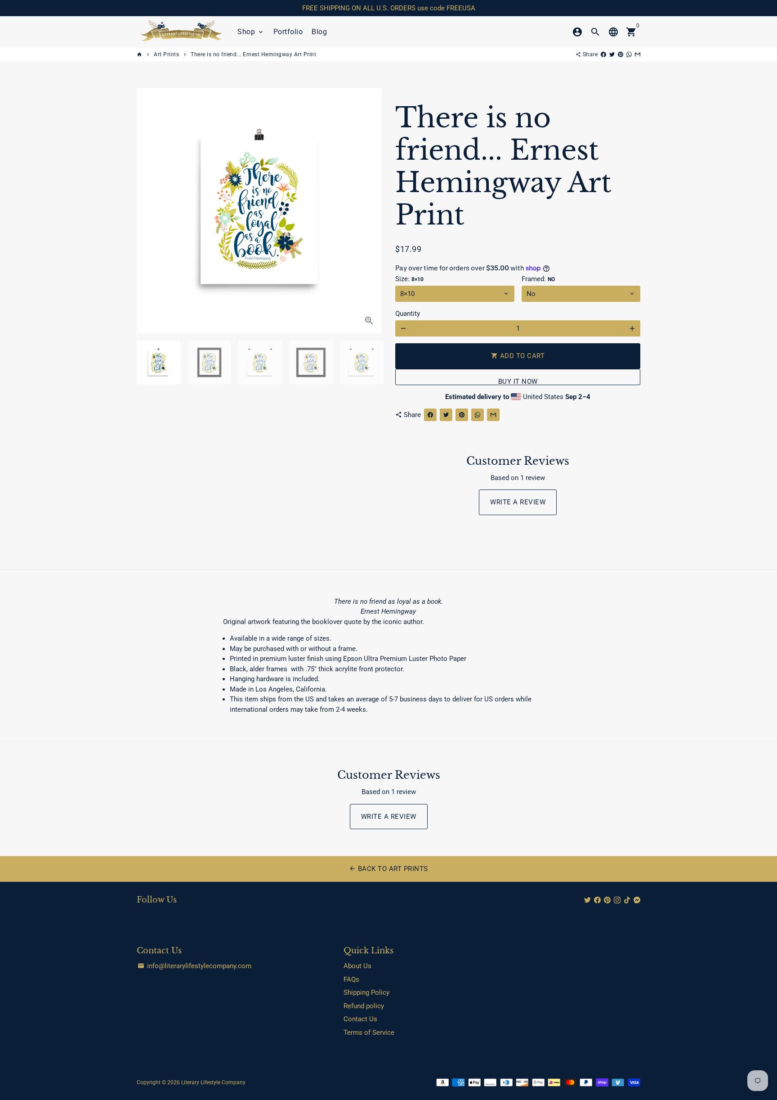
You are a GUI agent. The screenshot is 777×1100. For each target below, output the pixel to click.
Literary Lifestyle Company (213, 1082)
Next (370, 211)
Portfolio (288, 31)
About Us (357, 966)
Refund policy (364, 1006)
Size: (409, 279)
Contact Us (360, 1019)
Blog (319, 31)
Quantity (407, 314)
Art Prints (166, 54)
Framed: (538, 279)
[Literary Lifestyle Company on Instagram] (617, 900)
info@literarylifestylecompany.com (194, 966)
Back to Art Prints (388, 869)
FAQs (351, 979)
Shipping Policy (366, 992)
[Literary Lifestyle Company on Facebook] (597, 900)
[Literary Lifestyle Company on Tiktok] (627, 900)
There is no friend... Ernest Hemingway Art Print (253, 54)
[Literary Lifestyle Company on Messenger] (637, 900)
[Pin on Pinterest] (620, 54)
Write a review (517, 502)
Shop (250, 31)
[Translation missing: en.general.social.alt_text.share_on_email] (637, 54)
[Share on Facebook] (603, 54)
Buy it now (518, 381)
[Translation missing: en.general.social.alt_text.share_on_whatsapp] (629, 54)
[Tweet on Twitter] (612, 54)
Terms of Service (369, 1032)
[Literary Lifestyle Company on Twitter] (587, 900)
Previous (148, 211)
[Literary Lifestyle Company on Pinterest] (607, 900)
